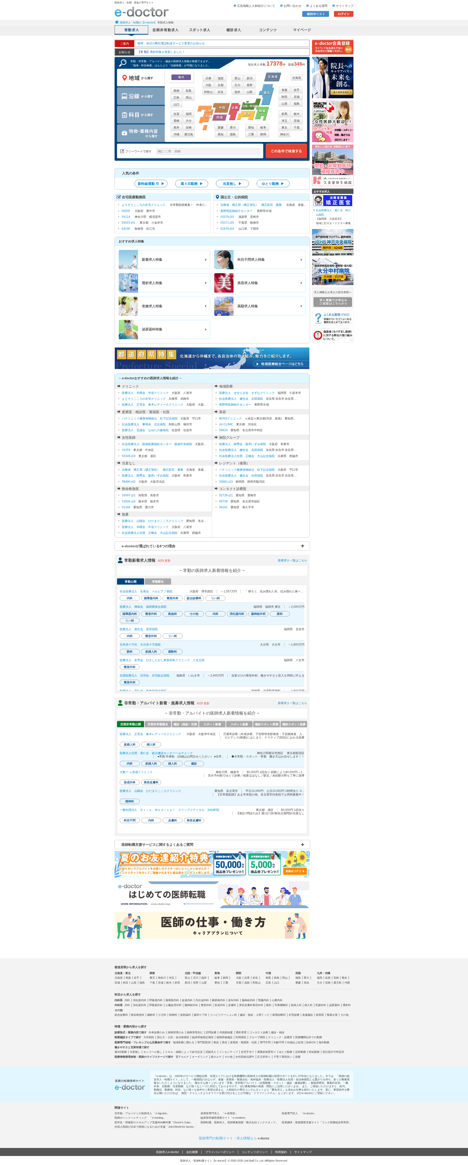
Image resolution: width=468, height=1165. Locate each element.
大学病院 (148, 1037)
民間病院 (240, 1037)
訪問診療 (211, 1032)
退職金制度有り (266, 1051)
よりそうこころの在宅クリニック (144, 205)
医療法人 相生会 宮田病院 (139, 629)
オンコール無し (152, 1051)
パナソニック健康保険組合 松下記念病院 (149, 418)
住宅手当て (247, 1051)
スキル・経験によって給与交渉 (184, 1051)
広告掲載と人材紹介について (256, 6)
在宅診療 (294, 1014)
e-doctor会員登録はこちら (332, 47)
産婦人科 (296, 1005)
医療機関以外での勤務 (308, 1037)
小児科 (162, 1014)
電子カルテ (182, 1056)
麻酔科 (151, 1014)
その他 (345, 1014)
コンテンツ (268, 30)
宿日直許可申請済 (333, 1051)
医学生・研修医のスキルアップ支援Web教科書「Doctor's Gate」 (154, 1122)
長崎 (176, 120)
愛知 (251, 127)
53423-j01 (128, 222)
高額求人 (210, 1051)
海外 (181, 77)
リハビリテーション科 (223, 1014)
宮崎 (189, 127)
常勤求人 (132, 30)
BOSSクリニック (230, 418)
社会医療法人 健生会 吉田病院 (241, 398)
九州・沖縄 (323, 973)
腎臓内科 (263, 1000)
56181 (223, 507)
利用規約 (281, 1152)
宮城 (297, 97)
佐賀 (176, 114)
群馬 (284, 114)
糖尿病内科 (218, 1000)
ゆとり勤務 (285, 1051)
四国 (298, 973)
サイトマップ (344, 6)
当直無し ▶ (232, 184)
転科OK (311, 1042)
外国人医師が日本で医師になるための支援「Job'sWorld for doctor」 (155, 1126)
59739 (223, 501)
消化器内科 (139, 1000)
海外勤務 (324, 1042)
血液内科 (187, 1000)
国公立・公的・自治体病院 (173, 1037)
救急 (216, 1042)
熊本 (176, 127)
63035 (126, 228)
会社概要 (192, 1152)
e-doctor (142, 12)
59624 (223, 430)
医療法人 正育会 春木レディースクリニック (152, 404)
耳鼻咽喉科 (281, 1005)
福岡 (189, 114)
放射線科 (185, 1014)
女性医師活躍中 (244, 1056)
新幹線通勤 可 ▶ (151, 184)
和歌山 (208, 92)
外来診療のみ (157, 1032)
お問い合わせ (292, 6)
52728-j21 (226, 495)
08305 (126, 211)
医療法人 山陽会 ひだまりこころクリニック (152, 521)
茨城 (297, 120)
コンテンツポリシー (255, 1152)
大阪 (208, 85)
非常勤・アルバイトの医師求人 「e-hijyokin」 (142, 1113)
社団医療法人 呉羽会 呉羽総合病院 (144, 675)
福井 (237, 92)
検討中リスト (315, 14)
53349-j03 (129, 456)
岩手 (297, 90)
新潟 (250, 78)
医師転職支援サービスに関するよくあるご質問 (157, 844)
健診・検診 (277, 1032)
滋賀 (221, 78)
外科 (127, 1005)
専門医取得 (204, 1042)
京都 (221, 85)
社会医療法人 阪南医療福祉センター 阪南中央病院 (157, 444)
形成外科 (219, 1005)
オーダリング (200, 1056)
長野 (250, 85)
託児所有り (264, 1056)
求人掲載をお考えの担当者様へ (332, 292)
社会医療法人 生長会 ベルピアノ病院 (146, 591)
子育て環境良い (282, 1056)
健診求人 (234, 30)
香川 (233, 127)
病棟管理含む (195, 1032)
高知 (221, 134)
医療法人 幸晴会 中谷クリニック (145, 393)
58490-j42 (129, 481)
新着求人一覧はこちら (292, 560)
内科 (127, 1000)
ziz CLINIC (226, 424)
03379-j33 (227, 217)
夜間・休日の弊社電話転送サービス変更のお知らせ (171, 43)
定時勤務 (300, 1051)
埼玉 (284, 120)
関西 (238, 973)
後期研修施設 (224, 1037)
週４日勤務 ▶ (192, 184)
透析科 (347, 1005)
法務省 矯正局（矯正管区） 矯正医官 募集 (251, 205)
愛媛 (221, 127)
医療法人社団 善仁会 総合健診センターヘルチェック (156, 753)
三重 (251, 134)
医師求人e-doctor (167, 1152)
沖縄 (176, 134)
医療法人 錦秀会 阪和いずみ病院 (242, 444)
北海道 (296, 78)
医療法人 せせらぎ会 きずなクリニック (247, 393)
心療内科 (277, 1000)
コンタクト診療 (258, 1032)
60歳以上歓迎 (295, 1042)
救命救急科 (137, 1014)
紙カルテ (216, 1056)
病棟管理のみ (176, 1032)
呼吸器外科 (156, 1005)
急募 (298, 1056)
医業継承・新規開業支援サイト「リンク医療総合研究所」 (316, 1122)
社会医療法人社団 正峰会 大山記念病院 (247, 456)
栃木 (297, 114)
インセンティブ (228, 1051)
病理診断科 (279, 1014)
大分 (189, 120)
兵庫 (208, 78)
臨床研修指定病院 (203, 1037)
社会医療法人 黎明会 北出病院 (144, 424)
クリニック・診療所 (280, 1037)
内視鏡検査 (226, 1032)
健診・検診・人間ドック (254, 1014)
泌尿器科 (334, 1005)
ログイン (343, 14)
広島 (176, 97)
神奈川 (284, 134)
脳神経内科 (248, 1000)
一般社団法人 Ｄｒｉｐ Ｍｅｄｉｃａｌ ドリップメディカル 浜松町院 (169, 810)
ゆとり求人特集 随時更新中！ (163, 52)
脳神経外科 (191, 1005)
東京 (284, 127)
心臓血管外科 (174, 1005)
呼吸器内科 (156, 1000)
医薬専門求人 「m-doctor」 (299, 1113)
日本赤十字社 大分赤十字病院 (140, 644)
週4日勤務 (121, 1051)
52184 (126, 507)
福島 (297, 103)
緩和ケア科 (200, 1014)
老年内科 (233, 1000)
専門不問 (265, 1042)
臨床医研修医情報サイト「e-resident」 (224, 1117)
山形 (284, 103)
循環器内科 (172, 1000)
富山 (237, 78)
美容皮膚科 (246, 1005)
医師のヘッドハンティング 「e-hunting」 (140, 1117)
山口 (176, 104)
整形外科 (206, 1005)
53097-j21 (129, 495)
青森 (284, 90)
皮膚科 (232, 1005)
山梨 (250, 92)
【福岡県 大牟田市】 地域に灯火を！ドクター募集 (333, 217)
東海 (217, 973)
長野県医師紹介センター (236, 211)
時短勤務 (314, 1051)
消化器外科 (139, 1005)
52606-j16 (129, 501)
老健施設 (307, 1014)
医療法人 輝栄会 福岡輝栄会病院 (143, 606)
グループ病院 (257, 1037)
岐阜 (263, 127)
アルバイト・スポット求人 (200, 30)
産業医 (320, 1014)
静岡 (263, 134)
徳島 (233, 134)
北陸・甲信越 (193, 973)
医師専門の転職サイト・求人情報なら (234, 1138)
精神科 (173, 1014)
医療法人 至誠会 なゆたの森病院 (145, 430)
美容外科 (258, 1005)
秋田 (284, 97)
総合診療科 (121, 1014)
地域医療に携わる (183, 1042)
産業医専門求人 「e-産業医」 (219, 1113)
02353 (126, 450)
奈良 (221, 92)
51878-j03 (227, 228)
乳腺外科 (320, 1005)
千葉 (297, 127)
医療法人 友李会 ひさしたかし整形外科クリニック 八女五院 (162, 660)
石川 (237, 85)
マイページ (302, 30)
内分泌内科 (202, 1000)
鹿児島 (188, 134)
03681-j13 (226, 481)
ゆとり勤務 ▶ (273, 184)
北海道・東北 (123, 973)
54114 (126, 217)
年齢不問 (278, 1042)
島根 (176, 90)
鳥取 (189, 90)
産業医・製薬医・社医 (243, 1042)
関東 (152, 973)
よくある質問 (318, 6)
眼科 (269, 1005)
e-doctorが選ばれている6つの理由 (148, 546)
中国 (268, 973)
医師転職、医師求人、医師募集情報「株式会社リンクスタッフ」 (239, 1122)
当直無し (135, 1051)
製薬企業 (332, 1014)
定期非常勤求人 (166, 30)
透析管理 (241, 1032)
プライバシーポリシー (219, 1152)
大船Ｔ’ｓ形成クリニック (136, 772)
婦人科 (308, 1005)
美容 (224, 1042)
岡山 (189, 97)
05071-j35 (227, 222)
